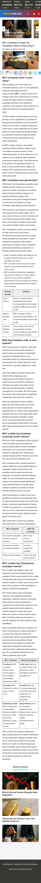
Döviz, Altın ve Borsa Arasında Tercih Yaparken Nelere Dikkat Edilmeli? (16, 35)
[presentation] (3, 28)
